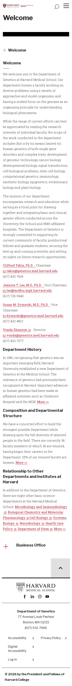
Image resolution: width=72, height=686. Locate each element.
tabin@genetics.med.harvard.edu (32, 271)
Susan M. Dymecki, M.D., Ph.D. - (26, 305)
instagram (39, 596)
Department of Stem (33, 529)
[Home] (18, 6)
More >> (43, 402)
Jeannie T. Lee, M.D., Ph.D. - (23, 285)
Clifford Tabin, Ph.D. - (19, 265)
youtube (47, 596)
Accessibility (17, 638)
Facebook (25, 596)
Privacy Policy (51, 638)
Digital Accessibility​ (17, 649)
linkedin (32, 596)
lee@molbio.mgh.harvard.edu (29, 290)
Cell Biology (39, 518)
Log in (12, 659)
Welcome (17, 50)
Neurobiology (30, 523)
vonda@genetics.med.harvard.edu (33, 335)
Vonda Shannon (15, 330)
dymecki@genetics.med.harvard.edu (35, 316)
